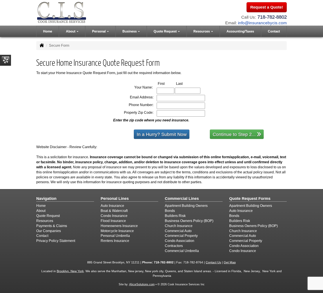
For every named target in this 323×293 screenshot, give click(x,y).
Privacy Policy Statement (55, 241)
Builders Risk (175, 216)
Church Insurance (178, 226)
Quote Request (48, 216)
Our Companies (48, 231)
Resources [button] (202, 31)
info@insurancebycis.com (262, 23)
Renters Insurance (115, 241)
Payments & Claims (51, 226)
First (166, 83)
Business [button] (130, 31)
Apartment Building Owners (186, 206)
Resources (44, 221)
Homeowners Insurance (119, 226)
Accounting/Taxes (240, 31)
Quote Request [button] (166, 31)
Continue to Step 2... (234, 134)
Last (184, 83)
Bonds (170, 211)
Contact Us (213, 262)
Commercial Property (181, 236)
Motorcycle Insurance (117, 231)
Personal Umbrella (115, 236)
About (40, 211)
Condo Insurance (114, 216)
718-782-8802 (272, 17)
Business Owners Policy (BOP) (189, 221)
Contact (274, 31)
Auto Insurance (112, 206)
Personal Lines (115, 198)
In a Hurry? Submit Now (162, 134)
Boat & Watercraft (114, 211)
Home (47, 31)
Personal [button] (99, 31)
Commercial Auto (178, 231)
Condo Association (179, 241)
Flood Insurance (113, 221)
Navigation (46, 198)
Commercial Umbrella (182, 251)
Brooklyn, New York (70, 271)
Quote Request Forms (249, 198)
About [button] (71, 31)
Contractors (174, 246)
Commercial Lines (182, 198)
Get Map (230, 262)
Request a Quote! (266, 7)
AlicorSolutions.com (142, 284)
